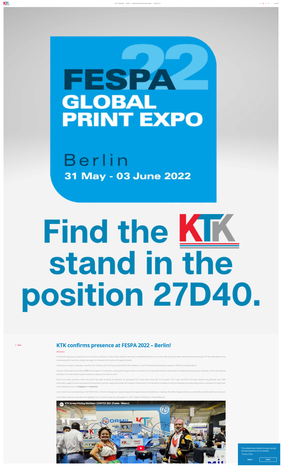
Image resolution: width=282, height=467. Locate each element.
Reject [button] (250, 459)
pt (260, 3)
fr (268, 3)
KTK (86, 371)
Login (276, 3)
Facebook (94, 386)
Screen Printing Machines (141, 3)
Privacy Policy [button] (247, 454)
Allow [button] (268, 459)
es (266, 3)
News (128, 3)
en (263, 3)
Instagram (81, 386)
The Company (119, 3)
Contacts (156, 3)
